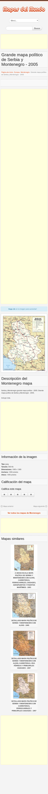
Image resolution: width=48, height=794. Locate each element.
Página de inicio (7, 72)
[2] (11, 495)
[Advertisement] (24, 41)
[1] (4, 495)
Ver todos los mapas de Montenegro (24, 513)
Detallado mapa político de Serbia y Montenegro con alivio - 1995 (24, 623)
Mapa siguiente (39, 506)
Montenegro (25, 72)
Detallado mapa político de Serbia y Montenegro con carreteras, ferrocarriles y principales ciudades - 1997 (24, 706)
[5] (31, 495)
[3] (18, 495)
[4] (24, 495)
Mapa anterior (8, 506)
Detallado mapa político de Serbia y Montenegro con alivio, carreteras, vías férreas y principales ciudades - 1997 (24, 663)
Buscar (37, 28)
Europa (17, 72)
